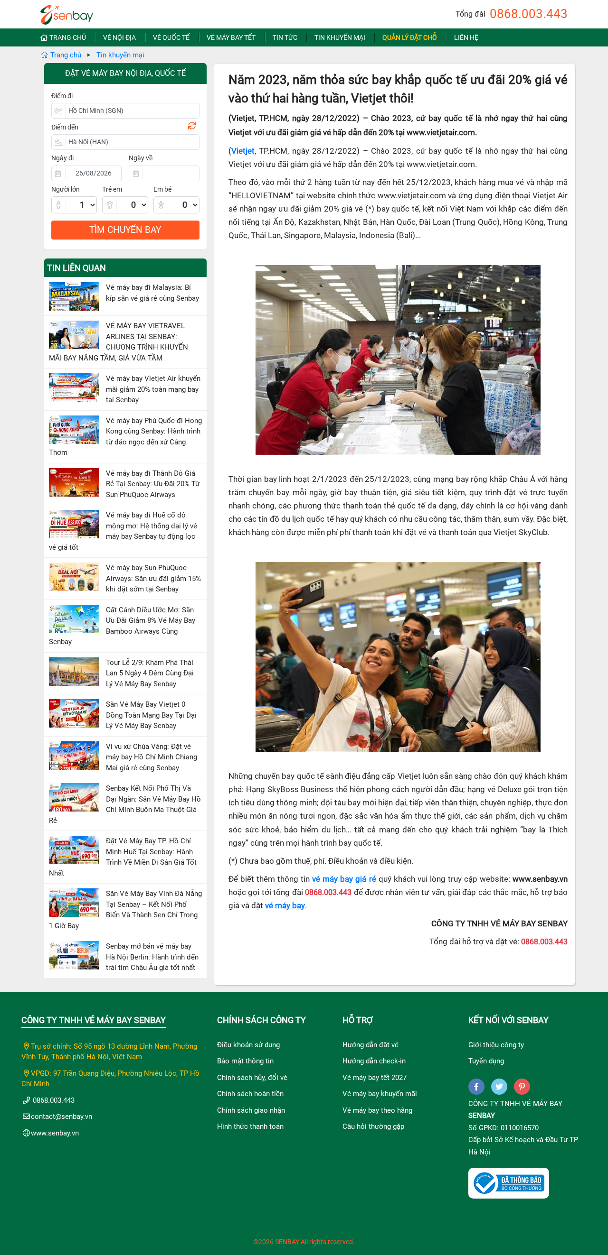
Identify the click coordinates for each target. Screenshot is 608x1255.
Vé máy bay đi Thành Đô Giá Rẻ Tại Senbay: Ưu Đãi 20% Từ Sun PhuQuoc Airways (153, 484)
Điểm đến (64, 127)
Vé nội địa (119, 37)
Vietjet (243, 151)
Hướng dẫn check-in (374, 1061)
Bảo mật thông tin (245, 1061)
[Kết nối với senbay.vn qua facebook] (476, 1087)
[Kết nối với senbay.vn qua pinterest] (522, 1087)
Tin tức (285, 37)
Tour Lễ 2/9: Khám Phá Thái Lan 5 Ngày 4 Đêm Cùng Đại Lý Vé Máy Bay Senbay (150, 673)
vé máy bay (285, 905)
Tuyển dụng (486, 1061)
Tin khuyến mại (339, 37)
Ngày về (140, 158)
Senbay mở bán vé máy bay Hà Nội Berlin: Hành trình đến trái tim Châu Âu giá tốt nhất (152, 957)
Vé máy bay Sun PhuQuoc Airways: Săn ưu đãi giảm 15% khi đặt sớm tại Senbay (153, 578)
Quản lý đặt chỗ (409, 37)
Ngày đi (62, 158)
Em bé (162, 189)
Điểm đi (62, 96)
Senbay (481, 1115)
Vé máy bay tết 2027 (374, 1077)
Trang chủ (67, 37)
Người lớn (65, 189)
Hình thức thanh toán (250, 1126)
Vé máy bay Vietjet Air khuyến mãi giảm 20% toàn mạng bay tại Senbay (153, 389)
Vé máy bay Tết (231, 37)
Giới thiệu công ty (496, 1045)
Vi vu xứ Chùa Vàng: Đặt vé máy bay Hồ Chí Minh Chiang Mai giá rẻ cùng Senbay (151, 757)
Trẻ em (112, 189)
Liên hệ (466, 37)
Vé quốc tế (171, 37)
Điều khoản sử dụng (248, 1045)
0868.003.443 (529, 14)
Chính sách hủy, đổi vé (252, 1077)
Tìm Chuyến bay (125, 229)
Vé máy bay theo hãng (377, 1110)
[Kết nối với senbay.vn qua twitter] (499, 1087)
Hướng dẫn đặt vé (370, 1045)
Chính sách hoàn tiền (250, 1093)
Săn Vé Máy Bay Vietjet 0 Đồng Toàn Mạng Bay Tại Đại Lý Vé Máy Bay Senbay (151, 715)
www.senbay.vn (55, 1133)
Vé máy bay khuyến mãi (379, 1093)
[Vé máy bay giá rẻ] (66, 12)
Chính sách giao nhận (251, 1110)
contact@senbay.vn (61, 1116)
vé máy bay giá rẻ (344, 879)
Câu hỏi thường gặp (373, 1126)
